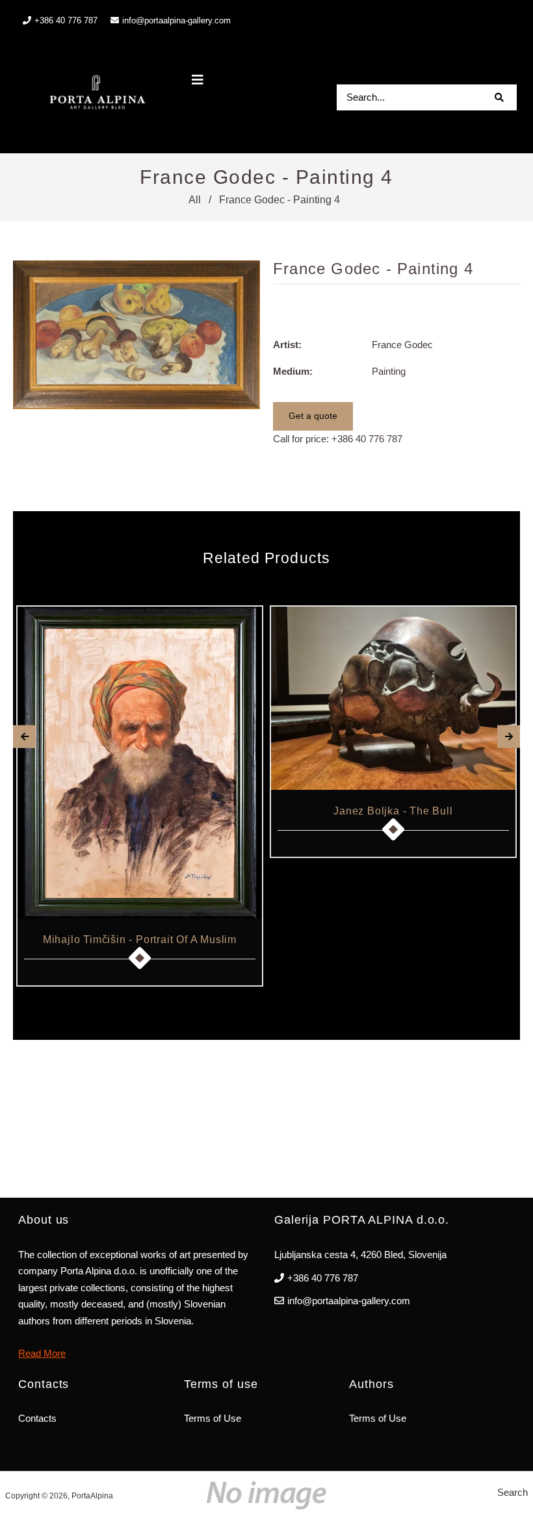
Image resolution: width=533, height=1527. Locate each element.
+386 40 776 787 (367, 438)
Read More (42, 1353)
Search (512, 1492)
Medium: (293, 371)
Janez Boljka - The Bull (392, 810)
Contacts (37, 1418)
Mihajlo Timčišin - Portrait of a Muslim (140, 939)
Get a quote (313, 415)
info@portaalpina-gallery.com (176, 20)
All (194, 199)
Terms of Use (212, 1418)
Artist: (287, 344)
